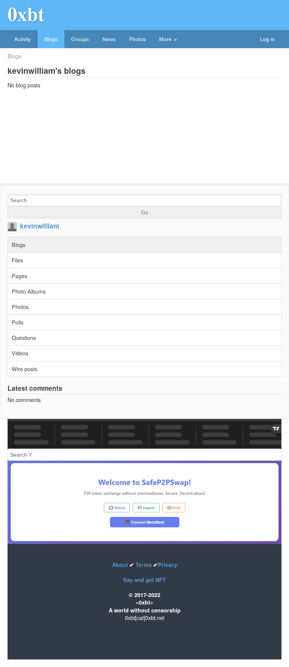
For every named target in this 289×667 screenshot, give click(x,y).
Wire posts (24, 369)
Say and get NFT (144, 579)
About (120, 564)
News (109, 39)
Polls (17, 322)
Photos (137, 39)
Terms (143, 564)
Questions (24, 337)
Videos (20, 353)
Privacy (167, 564)
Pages (19, 276)
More (165, 39)
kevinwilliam (39, 225)
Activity (22, 39)
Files (17, 260)
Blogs (51, 39)
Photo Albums (29, 291)
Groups (80, 39)
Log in (267, 39)
